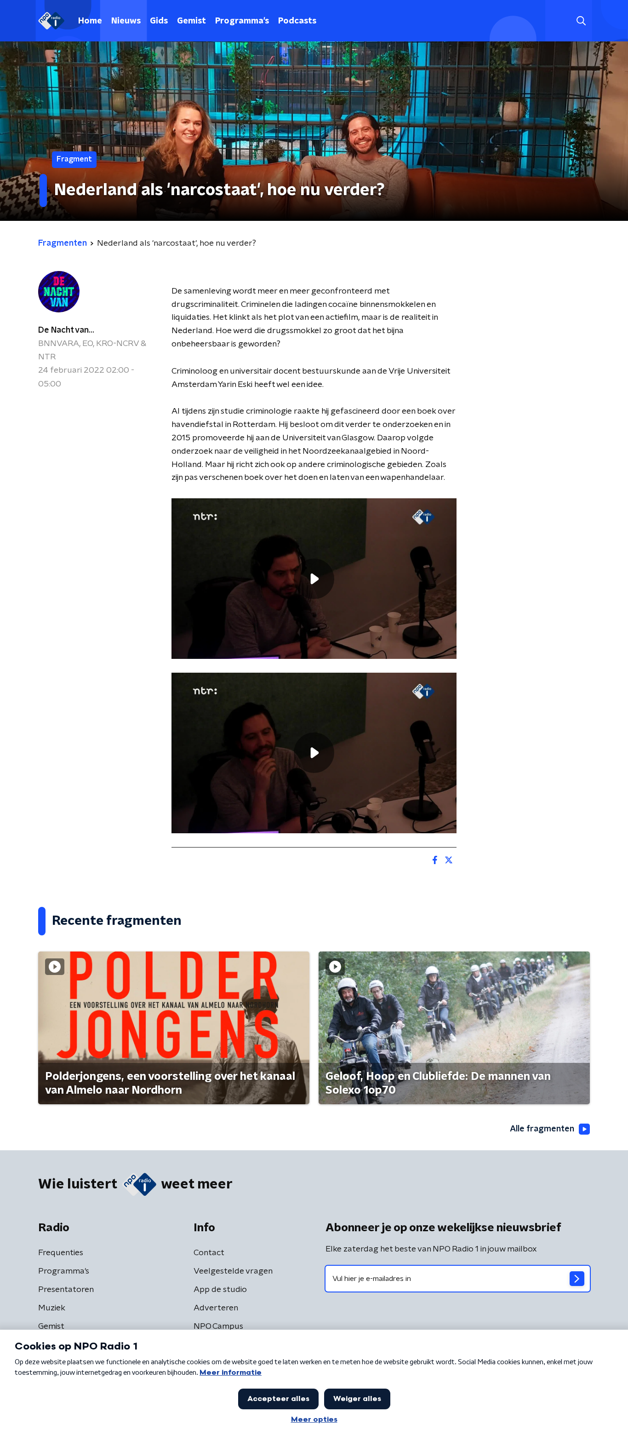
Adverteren (216, 1308)
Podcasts (297, 21)
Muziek (51, 1308)
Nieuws (126, 21)
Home (90, 21)
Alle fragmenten (542, 1129)
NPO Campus (218, 1326)
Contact (209, 1253)
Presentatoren (66, 1290)
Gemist (191, 21)
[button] (581, 20)
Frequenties (60, 1253)
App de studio (220, 1290)
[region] (314, 578)
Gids (159, 21)
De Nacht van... (66, 330)
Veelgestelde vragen (233, 1271)
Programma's (242, 21)
